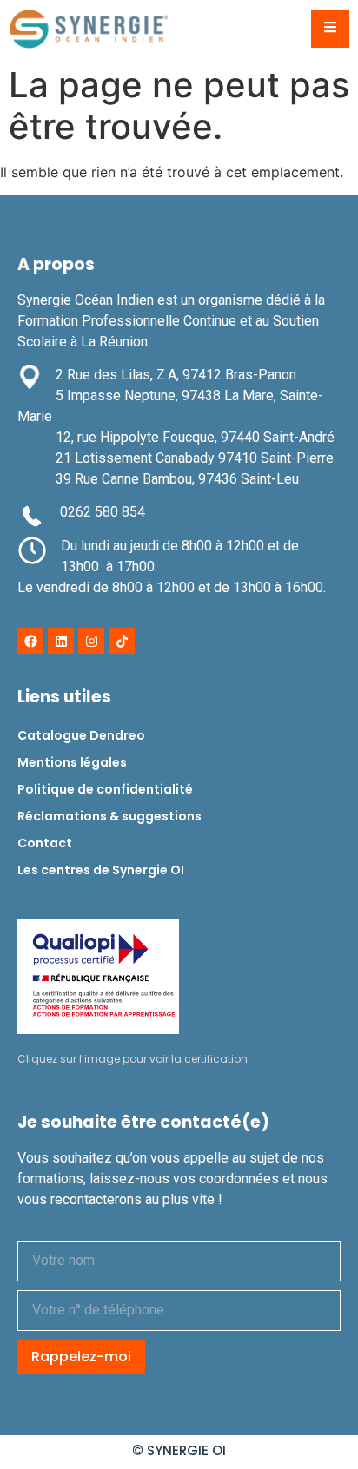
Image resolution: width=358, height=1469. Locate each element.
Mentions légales (72, 762)
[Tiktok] (122, 641)
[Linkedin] (61, 641)
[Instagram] (91, 641)
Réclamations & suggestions (109, 816)
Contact (44, 843)
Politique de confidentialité (105, 789)
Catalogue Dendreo (81, 735)
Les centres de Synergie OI (100, 870)
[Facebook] (30, 641)
